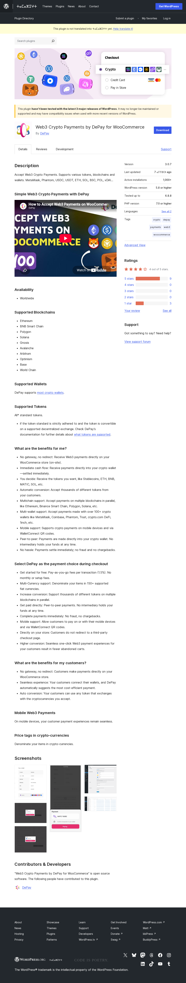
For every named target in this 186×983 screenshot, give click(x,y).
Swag (116, 939)
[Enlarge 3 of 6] (42, 831)
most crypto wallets (50, 392)
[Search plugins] (53, 41)
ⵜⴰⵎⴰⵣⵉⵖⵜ (55, 959)
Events (115, 928)
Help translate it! (123, 28)
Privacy (19, 939)
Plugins (51, 933)
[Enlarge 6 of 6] (112, 801)
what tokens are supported (92, 434)
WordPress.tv (88, 939)
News (18, 928)
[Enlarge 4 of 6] (76, 769)
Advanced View (134, 245)
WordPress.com (154, 922)
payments (155, 227)
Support (166, 149)
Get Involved (118, 922)
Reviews (41, 149)
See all (167, 310)
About (18, 922)
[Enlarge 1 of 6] (42, 769)
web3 (167, 227)
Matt (147, 928)
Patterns (52, 939)
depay (166, 219)
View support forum (137, 341)
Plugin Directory (24, 18)
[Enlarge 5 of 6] (112, 769)
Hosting (19, 933)
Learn (82, 922)
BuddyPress (152, 939)
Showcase (53, 922)
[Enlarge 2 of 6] (42, 807)
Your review (132, 310)
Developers (86, 933)
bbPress (149, 933)
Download (162, 130)
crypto (156, 219)
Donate (117, 933)
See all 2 (166, 211)
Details (22, 149)
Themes (51, 928)
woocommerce (161, 234)
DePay (44, 133)
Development (65, 149)
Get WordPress (169, 6)
